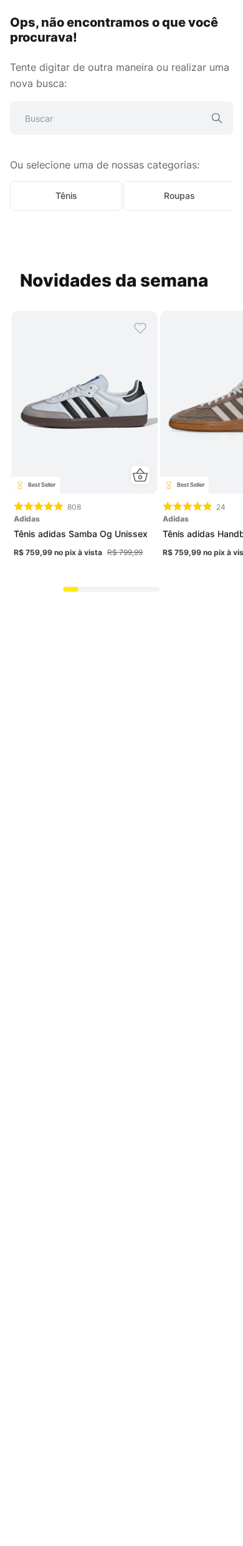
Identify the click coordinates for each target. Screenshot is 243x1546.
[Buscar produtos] (217, 118)
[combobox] (121, 123)
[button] (140, 475)
